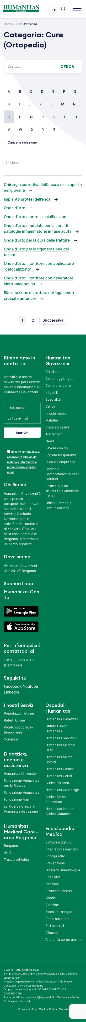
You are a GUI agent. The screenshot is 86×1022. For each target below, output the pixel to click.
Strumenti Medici (58, 891)
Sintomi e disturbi (58, 842)
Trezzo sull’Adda (16, 859)
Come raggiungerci (60, 378)
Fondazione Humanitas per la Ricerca (21, 782)
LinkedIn (11, 692)
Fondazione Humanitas (21, 792)
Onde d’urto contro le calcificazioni (35, 216)
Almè (7, 852)
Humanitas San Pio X (61, 738)
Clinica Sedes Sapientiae (55, 799)
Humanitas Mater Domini (58, 759)
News (49, 441)
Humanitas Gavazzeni (62, 719)
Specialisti (53, 877)
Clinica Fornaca (57, 783)
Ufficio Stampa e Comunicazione (58, 505)
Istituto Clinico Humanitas (56, 728)
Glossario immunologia (62, 870)
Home (8, 24)
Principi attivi (55, 856)
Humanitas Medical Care (60, 747)
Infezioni (52, 884)
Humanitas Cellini (58, 776)
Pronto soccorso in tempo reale (18, 729)
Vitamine (52, 905)
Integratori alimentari (61, 849)
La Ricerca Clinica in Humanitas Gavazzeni (21, 808)
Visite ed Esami (57, 427)
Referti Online (14, 720)
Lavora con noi (56, 448)
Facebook (13, 686)
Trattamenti (54, 434)
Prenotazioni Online (19, 713)
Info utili (51, 392)
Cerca (67, 66)
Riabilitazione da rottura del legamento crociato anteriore (39, 295)
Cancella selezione (22, 142)
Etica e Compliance (60, 462)
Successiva (53, 320)
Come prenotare (58, 385)
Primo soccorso (57, 919)
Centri (50, 406)
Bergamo (11, 845)
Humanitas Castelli (59, 769)
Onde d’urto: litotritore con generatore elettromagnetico (38, 281)
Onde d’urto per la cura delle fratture (37, 240)
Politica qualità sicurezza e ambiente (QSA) (62, 491)
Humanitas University (20, 773)
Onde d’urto (14, 207)
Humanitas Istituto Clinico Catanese (59, 811)
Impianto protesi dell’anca (27, 199)
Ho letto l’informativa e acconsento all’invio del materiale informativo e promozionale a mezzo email (23, 462)
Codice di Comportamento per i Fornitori (62, 474)
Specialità (53, 399)
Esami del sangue (59, 912)
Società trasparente (60, 455)
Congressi (11, 739)
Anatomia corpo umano (63, 939)
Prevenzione (55, 863)
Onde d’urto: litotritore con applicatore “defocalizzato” (39, 266)
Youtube (30, 686)
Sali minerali (54, 926)
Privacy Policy (27, 1009)
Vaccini (50, 898)
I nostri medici (56, 413)
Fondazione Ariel (16, 799)
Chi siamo (52, 372)
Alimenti (51, 932)
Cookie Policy (48, 1009)
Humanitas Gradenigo (62, 790)
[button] (77, 9)
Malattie (51, 420)
